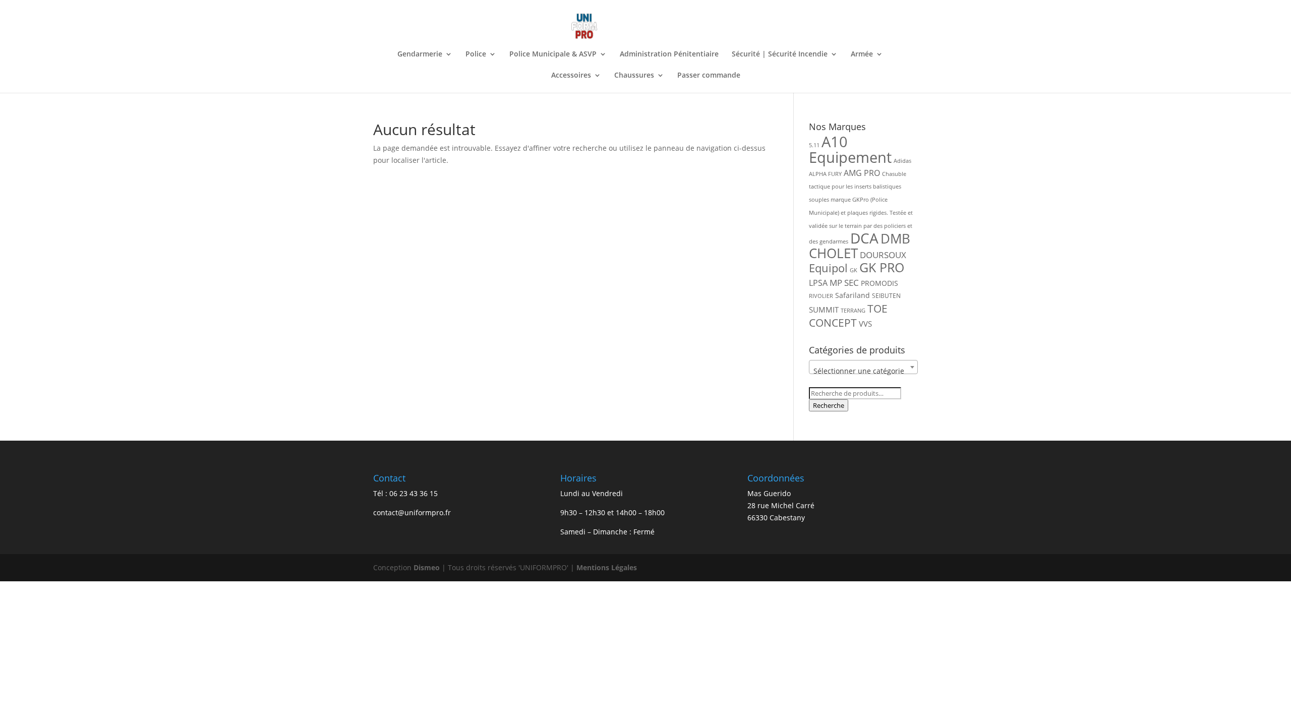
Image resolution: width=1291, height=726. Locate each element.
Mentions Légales (606, 567)
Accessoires (571, 76)
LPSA (818, 282)
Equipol (828, 268)
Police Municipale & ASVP (553, 54)
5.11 (814, 145)
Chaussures (634, 76)
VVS (865, 324)
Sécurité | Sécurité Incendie (780, 54)
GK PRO (881, 267)
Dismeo (427, 567)
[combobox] (863, 367)
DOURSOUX (883, 255)
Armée (862, 54)
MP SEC (844, 282)
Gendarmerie (419, 54)
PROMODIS (879, 283)
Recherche (828, 405)
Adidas (902, 160)
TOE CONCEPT (848, 315)
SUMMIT (824, 310)
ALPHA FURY (825, 173)
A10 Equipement (850, 149)
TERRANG (853, 310)
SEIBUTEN (886, 295)
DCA (864, 238)
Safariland (852, 295)
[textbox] (863, 371)
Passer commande (708, 76)
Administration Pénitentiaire (669, 54)
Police (475, 54)
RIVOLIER (821, 295)
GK (853, 270)
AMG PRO (862, 172)
